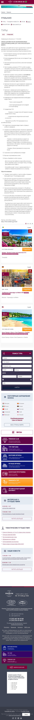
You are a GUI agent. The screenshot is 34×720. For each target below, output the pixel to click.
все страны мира (17, 425)
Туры (4, 21)
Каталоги (20, 627)
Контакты (6, 627)
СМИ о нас (27, 627)
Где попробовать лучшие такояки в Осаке (13, 514)
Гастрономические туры (10, 537)
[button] (25, 223)
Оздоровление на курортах (11, 541)
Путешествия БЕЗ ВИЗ (9, 534)
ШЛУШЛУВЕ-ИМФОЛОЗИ (8, 508)
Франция (7, 414)
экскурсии (6, 24)
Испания (21, 403)
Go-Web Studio (25, 711)
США (20, 412)
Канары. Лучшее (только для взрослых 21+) (14, 252)
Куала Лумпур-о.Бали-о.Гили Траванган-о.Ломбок (16, 332)
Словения (7, 412)
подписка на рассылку (19, 667)
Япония (21, 414)
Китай (6, 409)
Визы (19, 432)
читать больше (17, 518)
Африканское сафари (9, 539)
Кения (21, 406)
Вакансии (13, 627)
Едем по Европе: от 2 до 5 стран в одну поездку (17, 532)
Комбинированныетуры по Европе (17, 419)
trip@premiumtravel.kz (17, 624)
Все (3, 34)
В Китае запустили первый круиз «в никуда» (13, 564)
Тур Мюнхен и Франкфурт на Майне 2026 (13, 292)
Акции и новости (13, 21)
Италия (7, 406)
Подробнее (27, 249)
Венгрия (7, 403)
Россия (21, 409)
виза (29, 21)
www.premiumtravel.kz (15, 715)
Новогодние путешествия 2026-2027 (13, 544)
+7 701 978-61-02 (19, 1)
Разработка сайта (10, 711)
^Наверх (26, 714)
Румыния (10, 34)
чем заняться (16, 24)
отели (23, 21)
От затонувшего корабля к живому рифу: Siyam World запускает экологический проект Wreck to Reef (16, 558)
